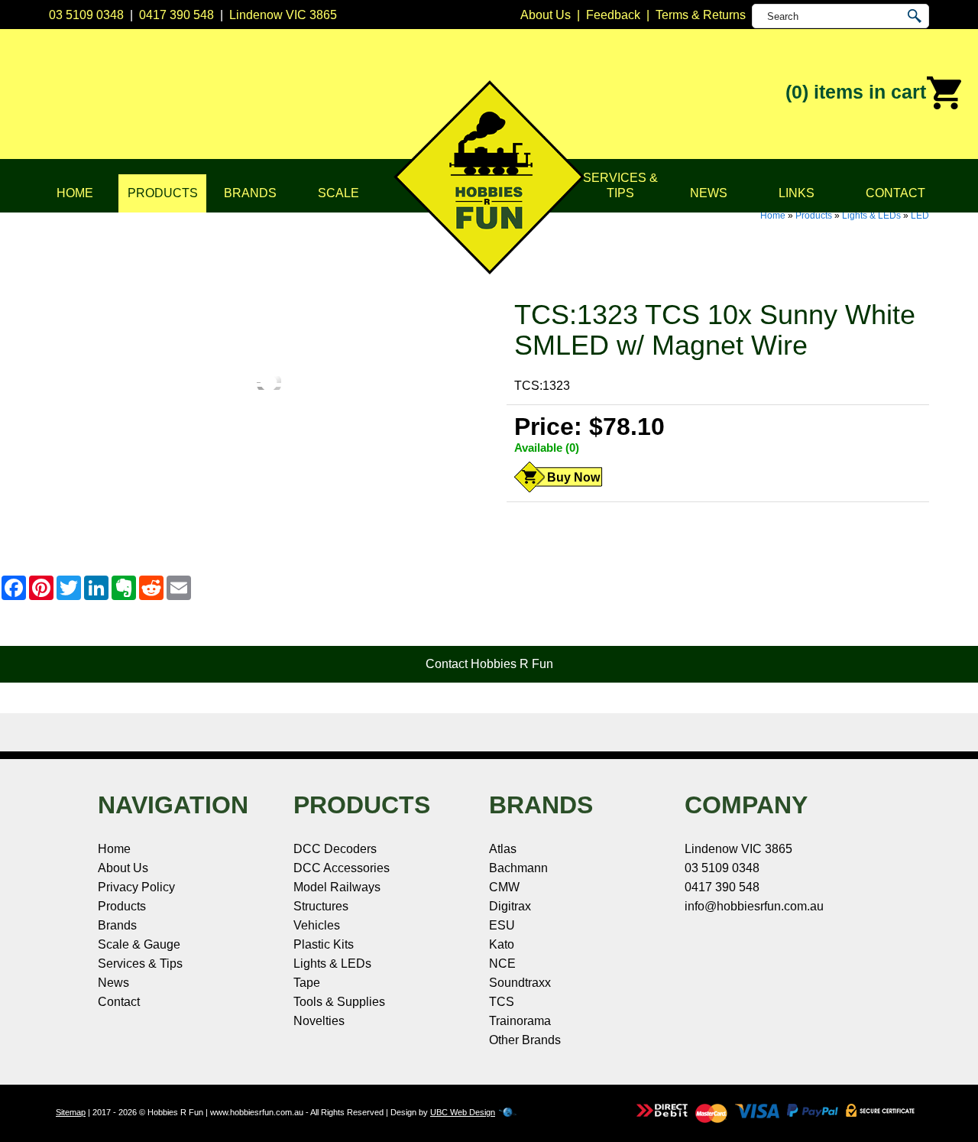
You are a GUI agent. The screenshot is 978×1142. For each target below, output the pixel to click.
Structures (320, 906)
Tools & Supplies (339, 1001)
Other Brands (525, 1039)
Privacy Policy (136, 887)
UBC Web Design (462, 1112)
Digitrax (510, 906)
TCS (501, 1001)
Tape (306, 982)
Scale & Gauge (139, 944)
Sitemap (71, 1112)
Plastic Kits (323, 944)
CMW (504, 887)
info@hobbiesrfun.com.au (754, 906)
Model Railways (337, 887)
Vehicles (316, 925)
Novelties (319, 1020)
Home (75, 193)
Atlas (503, 848)
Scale (338, 193)
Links (796, 193)
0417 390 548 (176, 14)
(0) (855, 91)
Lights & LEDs (871, 215)
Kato (501, 944)
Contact (895, 193)
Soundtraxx (520, 982)
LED (920, 215)
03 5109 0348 (86, 14)
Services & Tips (620, 185)
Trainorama (520, 1020)
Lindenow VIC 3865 (283, 14)
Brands (250, 193)
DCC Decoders (335, 848)
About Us (123, 867)
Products (163, 193)
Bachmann (518, 867)
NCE (502, 963)
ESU (502, 925)
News (708, 193)
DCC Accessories (341, 867)
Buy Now (573, 477)
